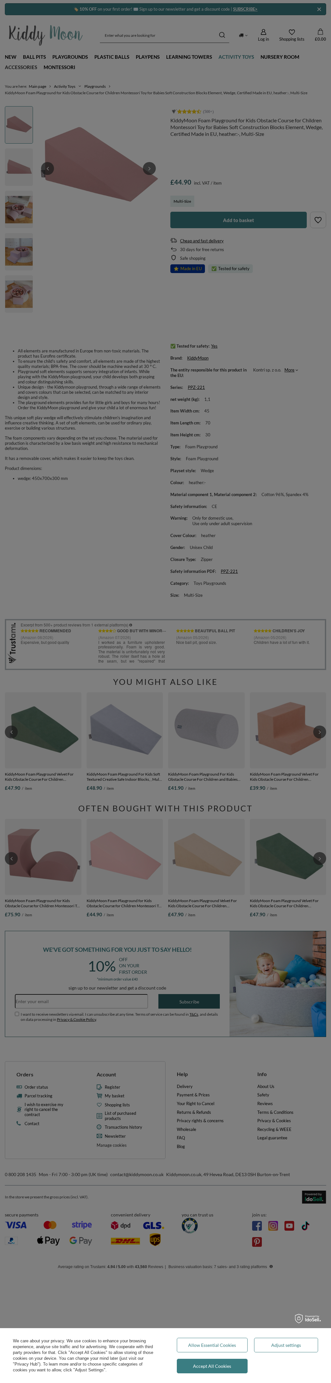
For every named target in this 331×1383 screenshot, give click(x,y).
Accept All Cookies (212, 1366)
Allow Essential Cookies (212, 1345)
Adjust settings (286, 1345)
